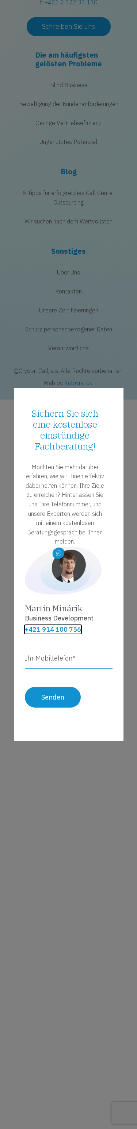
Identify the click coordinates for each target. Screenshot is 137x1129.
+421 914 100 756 (53, 629)
